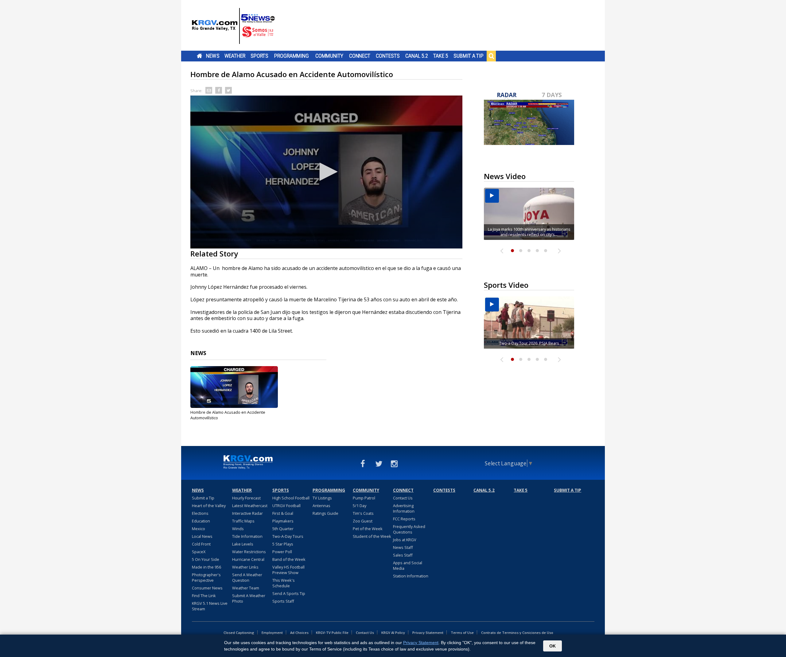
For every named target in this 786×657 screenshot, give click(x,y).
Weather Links (245, 567)
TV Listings (322, 498)
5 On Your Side (205, 559)
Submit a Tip (468, 56)
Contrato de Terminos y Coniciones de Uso (517, 632)
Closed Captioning (239, 632)
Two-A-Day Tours (287, 536)
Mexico (198, 528)
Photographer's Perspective (206, 577)
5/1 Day (359, 505)
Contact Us (403, 498)
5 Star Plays (282, 544)
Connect (359, 56)
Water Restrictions (249, 551)
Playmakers (283, 521)
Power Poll (282, 551)
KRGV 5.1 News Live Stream (210, 606)
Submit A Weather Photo (248, 598)
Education (201, 521)
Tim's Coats (363, 513)
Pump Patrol (364, 498)
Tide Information (247, 536)
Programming (291, 56)
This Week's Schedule (283, 583)
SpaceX (198, 551)
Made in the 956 (206, 567)
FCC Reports (404, 519)
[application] (326, 172)
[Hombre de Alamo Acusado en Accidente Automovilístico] (234, 387)
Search (491, 56)
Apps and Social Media (407, 565)
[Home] (233, 26)
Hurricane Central (248, 559)
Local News (202, 536)
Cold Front (201, 544)
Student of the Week (372, 536)
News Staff (403, 547)
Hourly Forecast (246, 498)
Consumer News (207, 588)
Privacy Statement (427, 632)
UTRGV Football (286, 505)
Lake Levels (242, 544)
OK (552, 645)
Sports (259, 56)
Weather (234, 56)
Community (329, 56)
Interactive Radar (247, 513)
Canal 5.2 (416, 56)
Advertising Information (403, 508)
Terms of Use (462, 632)
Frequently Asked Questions (409, 529)
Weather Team (245, 588)
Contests (387, 56)
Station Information (410, 576)
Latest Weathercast (249, 505)
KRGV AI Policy (393, 632)
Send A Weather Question (247, 577)
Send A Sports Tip (288, 593)
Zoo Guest (362, 521)
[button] (326, 171)
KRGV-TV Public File (332, 632)
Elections (200, 513)
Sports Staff (283, 601)
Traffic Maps (243, 521)
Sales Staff (403, 555)
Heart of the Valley (209, 505)
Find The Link (204, 595)
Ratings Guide (325, 513)
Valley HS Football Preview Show (288, 569)
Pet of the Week (368, 528)
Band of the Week (288, 559)
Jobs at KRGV (404, 539)
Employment (272, 632)
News (212, 56)
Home (199, 56)
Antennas (321, 505)
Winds (238, 528)
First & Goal (282, 513)
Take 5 (440, 56)
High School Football (290, 498)
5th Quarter (283, 528)
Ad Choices (299, 632)
